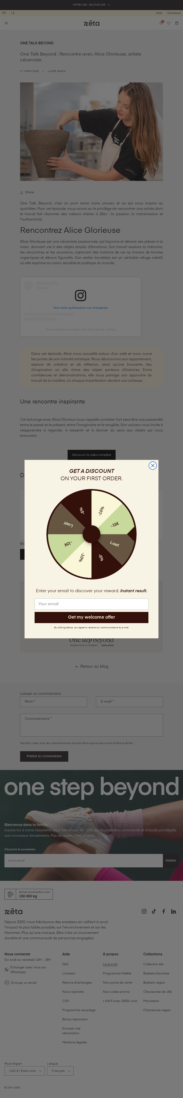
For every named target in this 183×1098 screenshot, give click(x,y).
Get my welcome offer (91, 617)
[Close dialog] (153, 466)
